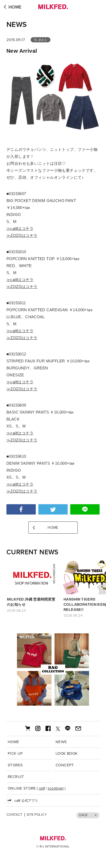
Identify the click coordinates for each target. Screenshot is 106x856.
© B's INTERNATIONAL (52, 846)
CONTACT (14, 814)
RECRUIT (16, 776)
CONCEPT (65, 765)
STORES (15, 765)
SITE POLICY (37, 814)
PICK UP (15, 753)
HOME (15, 7)
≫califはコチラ (19, 228)
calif (42, 788)
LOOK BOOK (67, 753)
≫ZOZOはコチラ (22, 235)
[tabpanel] (53, 669)
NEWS (16, 24)
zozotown (56, 788)
